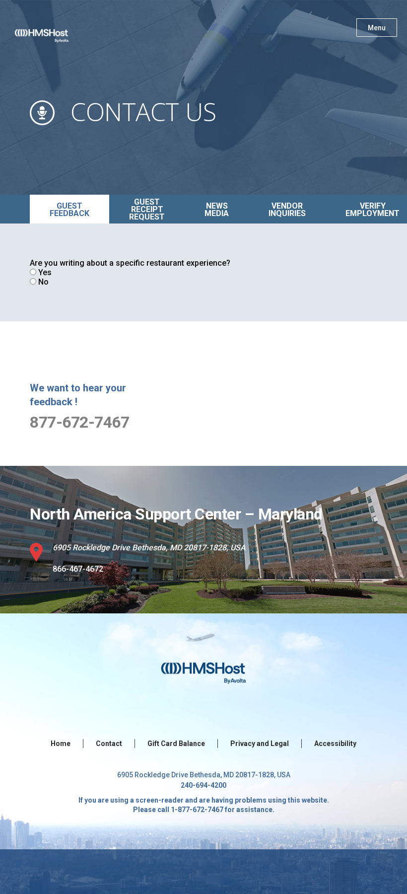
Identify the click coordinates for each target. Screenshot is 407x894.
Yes (45, 272)
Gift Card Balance (176, 743)
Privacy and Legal (259, 743)
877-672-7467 (79, 422)
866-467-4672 (78, 569)
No (43, 282)
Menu (377, 28)
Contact (109, 743)
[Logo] (51, 30)
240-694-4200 (203, 785)
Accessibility (335, 743)
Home (60, 743)
